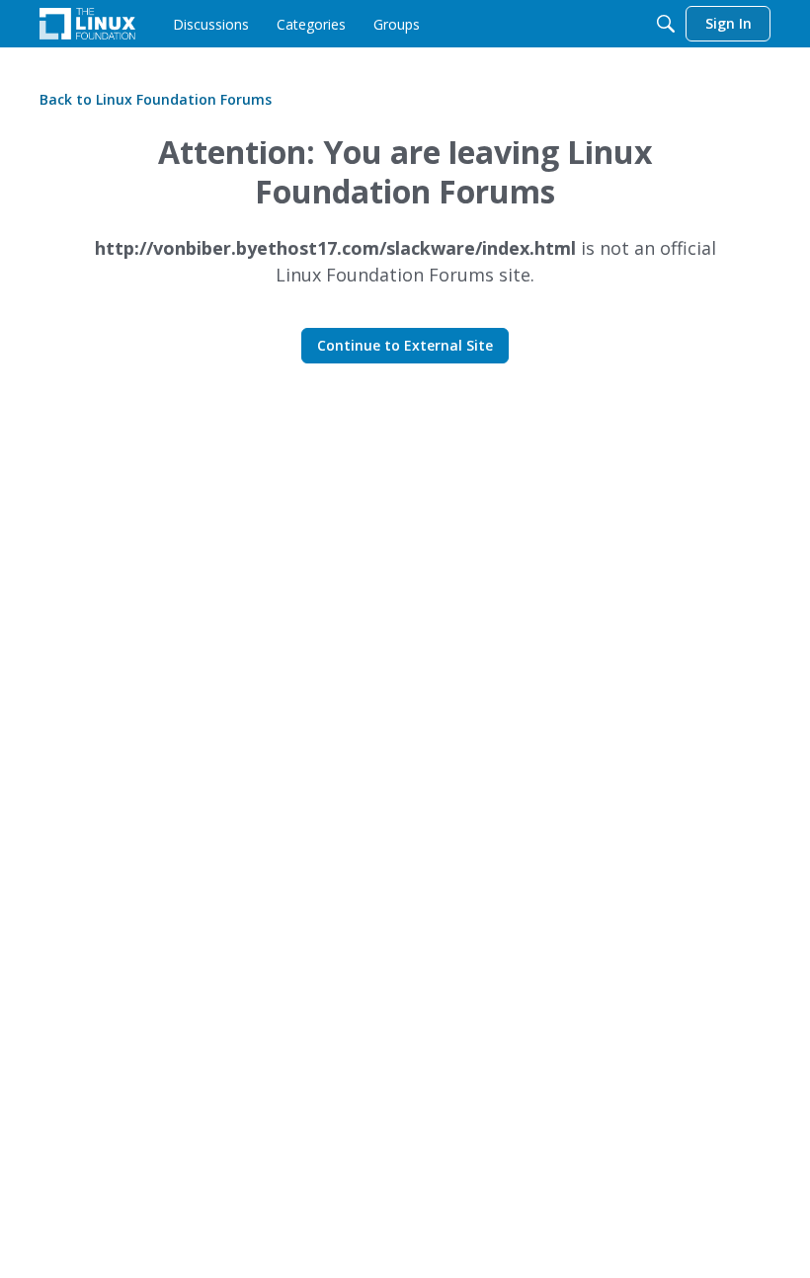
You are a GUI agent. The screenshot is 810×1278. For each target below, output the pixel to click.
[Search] (666, 23)
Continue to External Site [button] (405, 345)
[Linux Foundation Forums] (87, 24)
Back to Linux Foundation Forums (156, 99)
